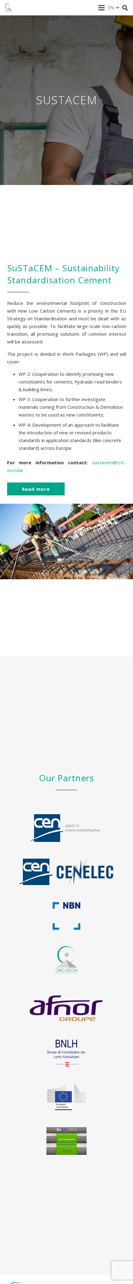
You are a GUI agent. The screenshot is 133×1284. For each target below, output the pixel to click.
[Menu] (101, 7)
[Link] (8, 7)
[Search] (125, 7)
